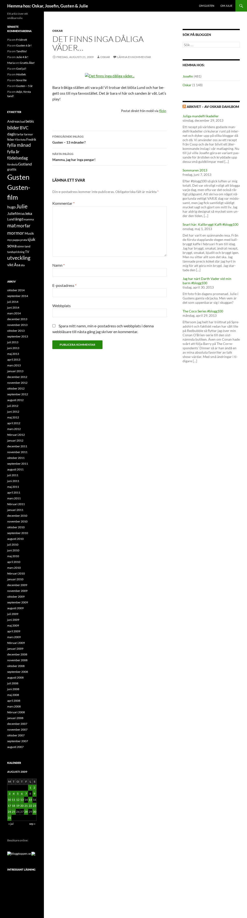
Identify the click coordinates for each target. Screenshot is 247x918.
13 (22, 799)
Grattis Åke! (27, 63)
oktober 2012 (16, 388)
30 (34, 811)
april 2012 (13, 423)
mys (9, 239)
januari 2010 (15, 579)
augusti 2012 (15, 400)
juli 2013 (12, 342)
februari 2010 (16, 573)
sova (12, 245)
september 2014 (17, 296)
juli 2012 (12, 406)
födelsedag (17, 157)
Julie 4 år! (22, 57)
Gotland (25, 164)
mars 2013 (14, 365)
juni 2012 (13, 411)
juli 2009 (12, 614)
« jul (11, 824)
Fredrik (31, 139)
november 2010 (17, 521)
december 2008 (17, 654)
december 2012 (17, 377)
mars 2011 (14, 498)
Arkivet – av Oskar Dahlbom (213, 107)
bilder (13, 127)
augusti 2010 (15, 539)
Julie (21, 206)
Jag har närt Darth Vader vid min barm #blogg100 (207, 281)
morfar (23, 225)
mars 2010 (14, 567)
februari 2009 (16, 643)
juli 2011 (12, 475)
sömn (20, 246)
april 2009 (13, 631)
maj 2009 (13, 625)
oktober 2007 (16, 735)
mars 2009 (14, 637)
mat (11, 225)
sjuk (31, 239)
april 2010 (13, 562)
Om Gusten (206, 5)
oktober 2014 (16, 290)
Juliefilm (14, 213)
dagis (11, 134)
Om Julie (226, 5)
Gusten (18, 177)
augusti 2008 (15, 677)
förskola (12, 164)
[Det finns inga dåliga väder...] (109, 75)
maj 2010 (13, 556)
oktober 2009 (16, 596)
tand (27, 246)
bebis (30, 121)
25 (13, 811)
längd (18, 219)
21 (26, 805)
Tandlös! (21, 51)
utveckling (18, 258)
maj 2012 (13, 417)
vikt (10, 264)
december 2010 (17, 515)
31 (9, 817)
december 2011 (17, 446)
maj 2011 (13, 487)
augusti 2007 (15, 747)
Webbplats (61, 305)
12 (18, 799)
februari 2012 (16, 434)
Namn (58, 265)
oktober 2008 (16, 666)
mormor (15, 233)
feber (10, 139)
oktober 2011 (16, 458)
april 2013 (13, 359)
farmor (28, 134)
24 (9, 811)
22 (30, 805)
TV (27, 252)
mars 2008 (14, 706)
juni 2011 (13, 481)
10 (9, 799)
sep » (32, 824)
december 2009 (17, 585)
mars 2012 (14, 429)
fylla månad (19, 145)
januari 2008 (15, 718)
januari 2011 (15, 510)
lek (23, 214)
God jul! (21, 68)
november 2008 (17, 660)
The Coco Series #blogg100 (203, 311)
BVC (24, 127)
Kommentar (63, 203)
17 (9, 805)
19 (18, 805)
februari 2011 (16, 504)
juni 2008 (13, 689)
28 (26, 811)
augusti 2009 (15, 608)
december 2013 (17, 319)
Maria (11, 63)
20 (22, 805)
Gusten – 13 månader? (69, 139)
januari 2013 (15, 371)
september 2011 (17, 463)
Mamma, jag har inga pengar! (74, 157)
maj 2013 (13, 354)
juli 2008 (12, 683)
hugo (11, 207)
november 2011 (17, 452)
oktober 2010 (16, 527)
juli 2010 (12, 544)
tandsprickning (16, 251)
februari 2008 (16, 712)
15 (30, 799)
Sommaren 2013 (195, 170)
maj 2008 (13, 695)
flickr (162, 111)
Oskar (57, 31)
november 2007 (17, 729)
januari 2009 (15, 648)
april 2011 (13, 492)
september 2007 (17, 741)
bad (22, 121)
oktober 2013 (16, 330)
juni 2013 (13, 348)
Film (17, 139)
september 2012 (17, 394)
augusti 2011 (15, 469)
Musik (29, 233)
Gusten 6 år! (24, 45)
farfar (20, 134)
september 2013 (17, 336)
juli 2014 (12, 302)
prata (23, 240)
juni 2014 (13, 307)
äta (23, 265)
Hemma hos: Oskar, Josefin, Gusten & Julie (47, 5)
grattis (11, 169)
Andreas (13, 121)
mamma (29, 219)
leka (28, 213)
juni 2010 (13, 550)
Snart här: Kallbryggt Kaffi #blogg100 (210, 224)
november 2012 (17, 382)
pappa (16, 239)
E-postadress (64, 285)
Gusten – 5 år (24, 86)
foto (23, 139)
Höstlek (21, 74)
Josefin (188, 76)
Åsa (17, 264)
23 (34, 805)
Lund (10, 219)
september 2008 (17, 672)
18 (13, 805)
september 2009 (17, 602)
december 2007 (17, 724)
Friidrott (21, 39)
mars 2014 (14, 313)
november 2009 (17, 591)
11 (13, 799)
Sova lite (21, 80)
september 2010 (17, 533)
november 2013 (17, 325)
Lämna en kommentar (134, 57)
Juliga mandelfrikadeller (201, 116)
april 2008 (13, 700)
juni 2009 (13, 619)
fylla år (13, 151)
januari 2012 (15, 440)
